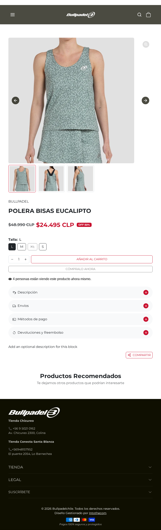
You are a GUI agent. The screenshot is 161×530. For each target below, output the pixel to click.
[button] (17, 14)
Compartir (142, 355)
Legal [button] (14, 479)
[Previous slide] (10, 392)
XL (32, 247)
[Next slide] (145, 100)
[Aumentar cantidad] (25, 259)
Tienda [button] (15, 467)
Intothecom (97, 513)
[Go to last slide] (15, 100)
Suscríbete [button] (19, 492)
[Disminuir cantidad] (12, 259)
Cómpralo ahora (80, 269)
